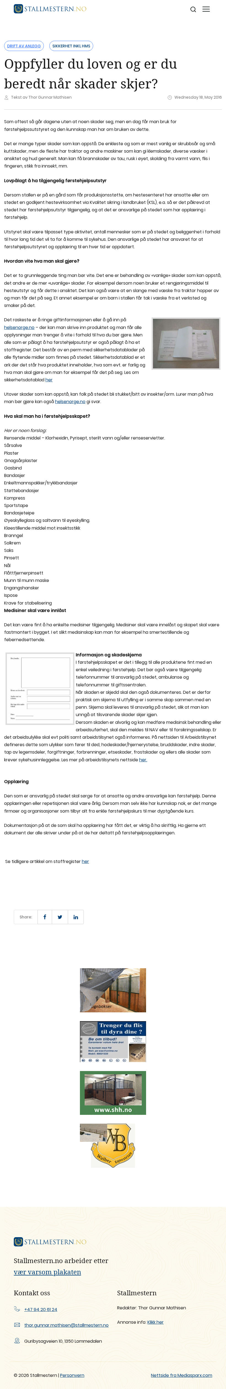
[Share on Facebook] (44, 917)
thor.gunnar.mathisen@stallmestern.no (66, 1325)
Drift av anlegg (24, 46)
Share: (26, 917)
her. (143, 760)
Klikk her (155, 1322)
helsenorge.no (19, 327)
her (49, 380)
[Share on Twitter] (60, 917)
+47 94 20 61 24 (40, 1309)
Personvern (72, 1375)
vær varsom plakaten (47, 1271)
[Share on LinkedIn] (76, 917)
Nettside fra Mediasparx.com (181, 1375)
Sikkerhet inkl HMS (71, 46)
